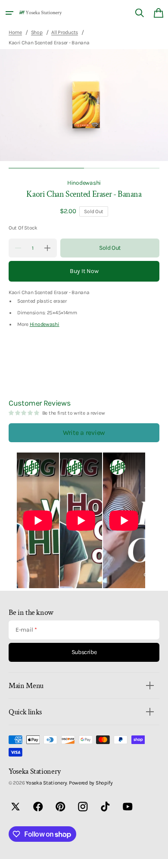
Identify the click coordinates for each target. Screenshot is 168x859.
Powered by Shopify (91, 783)
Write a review (84, 432)
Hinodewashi (84, 182)
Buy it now (84, 271)
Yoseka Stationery (46, 783)
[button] (9, 12)
